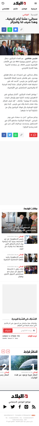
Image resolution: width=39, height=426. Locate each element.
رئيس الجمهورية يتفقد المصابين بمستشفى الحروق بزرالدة (20, 229)
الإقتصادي (5, 9)
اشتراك (8, 330)
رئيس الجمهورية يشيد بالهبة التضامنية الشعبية (13, 258)
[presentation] (8, 351)
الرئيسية (34, 9)
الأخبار (15, 9)
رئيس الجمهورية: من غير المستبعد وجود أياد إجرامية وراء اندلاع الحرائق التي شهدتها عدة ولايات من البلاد (12, 244)
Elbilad (19, 3)
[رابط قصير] (21, 29)
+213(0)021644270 (28, 418)
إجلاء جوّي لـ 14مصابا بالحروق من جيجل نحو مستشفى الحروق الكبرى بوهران (13, 272)
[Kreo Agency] (33, 415)
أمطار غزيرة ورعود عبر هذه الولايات (25, 376)
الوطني (24, 9)
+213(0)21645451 (14, 418)
